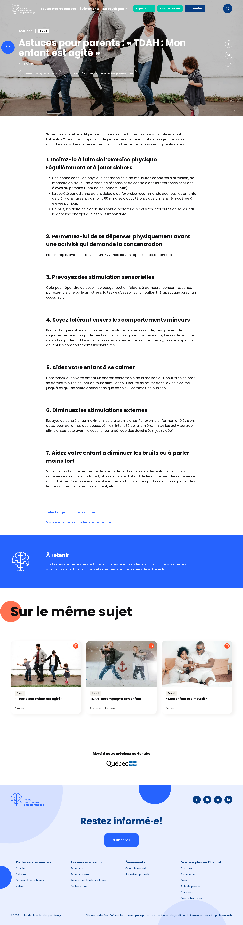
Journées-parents (137, 874)
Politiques (186, 892)
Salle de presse (190, 886)
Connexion (195, 8)
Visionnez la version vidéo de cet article (78, 522)
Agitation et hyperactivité (40, 73)
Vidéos (20, 886)
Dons (183, 880)
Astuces (21, 874)
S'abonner (121, 840)
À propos (186, 868)
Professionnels (80, 886)
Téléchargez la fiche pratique (70, 512)
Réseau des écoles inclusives (89, 880)
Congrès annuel (135, 868)
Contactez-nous (191, 898)
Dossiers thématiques (30, 880)
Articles (21, 868)
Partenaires (188, 874)
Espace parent (170, 8)
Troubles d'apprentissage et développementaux (100, 73)
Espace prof (144, 8)
